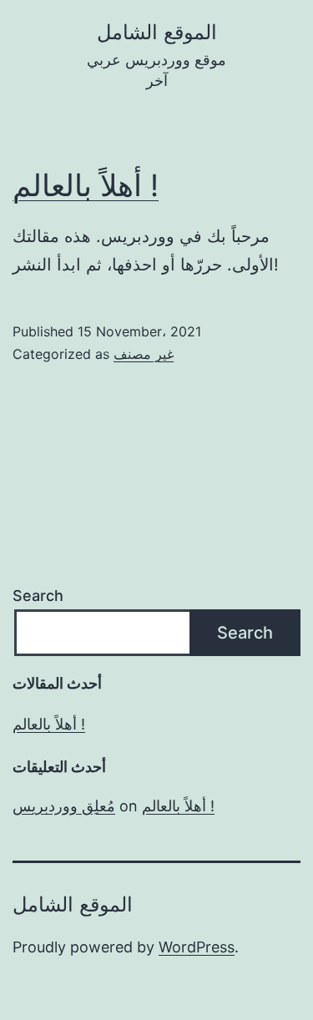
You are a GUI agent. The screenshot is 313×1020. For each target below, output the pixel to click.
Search (38, 595)
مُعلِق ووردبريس (64, 806)
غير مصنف (144, 354)
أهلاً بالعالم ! (86, 185)
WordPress (197, 947)
